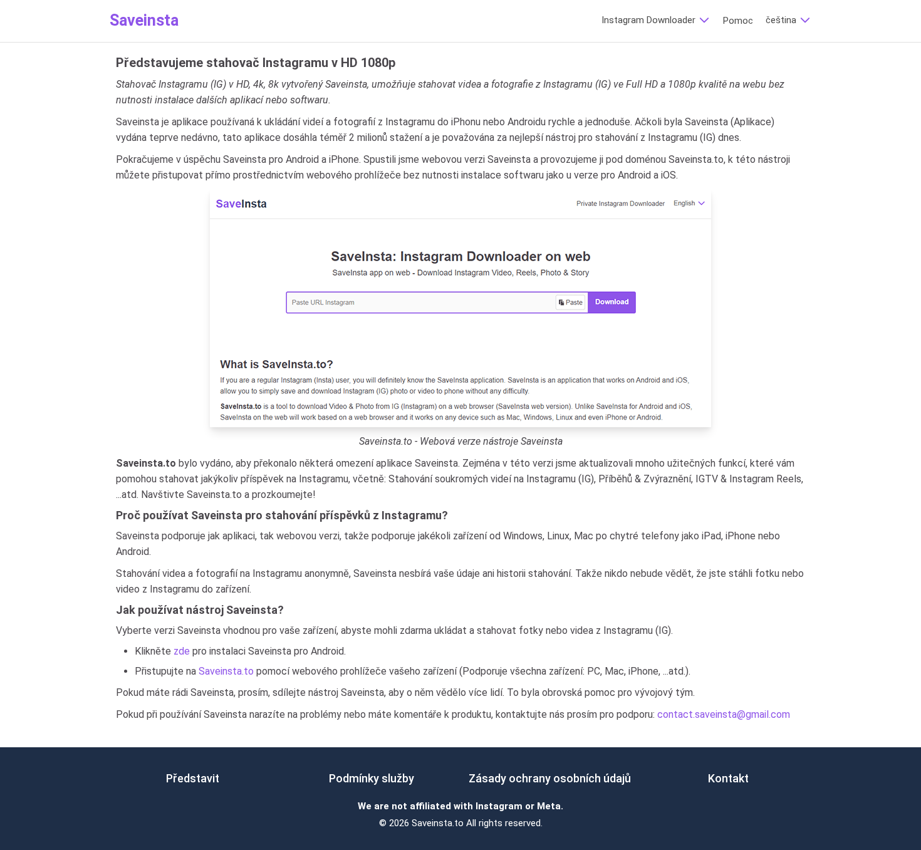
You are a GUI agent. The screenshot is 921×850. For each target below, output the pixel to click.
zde (182, 651)
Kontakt (728, 778)
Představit (192, 778)
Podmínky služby (371, 778)
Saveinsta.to (226, 671)
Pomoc (738, 20)
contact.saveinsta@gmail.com (723, 714)
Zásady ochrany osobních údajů (550, 778)
